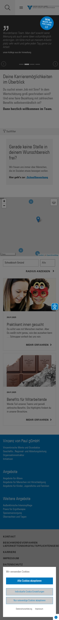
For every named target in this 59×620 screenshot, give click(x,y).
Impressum (39, 609)
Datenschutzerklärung (24, 609)
